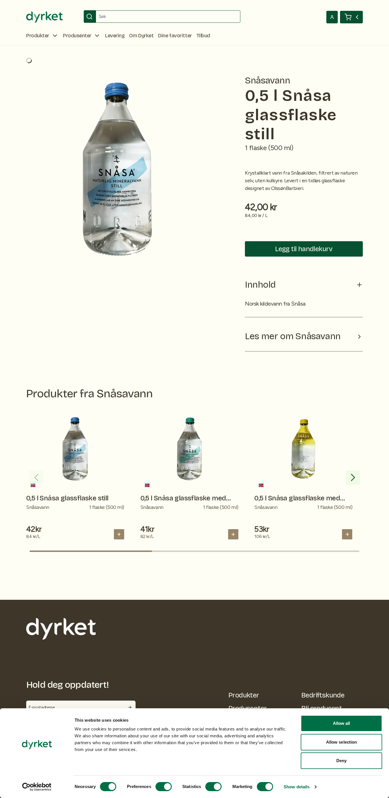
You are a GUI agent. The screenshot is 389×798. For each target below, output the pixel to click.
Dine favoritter (175, 35)
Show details (297, 786)
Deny (341, 760)
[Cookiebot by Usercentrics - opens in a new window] (37, 787)
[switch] (163, 786)
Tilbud (203, 35)
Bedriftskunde (322, 695)
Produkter (243, 695)
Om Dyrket (141, 35)
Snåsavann (267, 80)
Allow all (341, 723)
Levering (114, 35)
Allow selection (341, 742)
